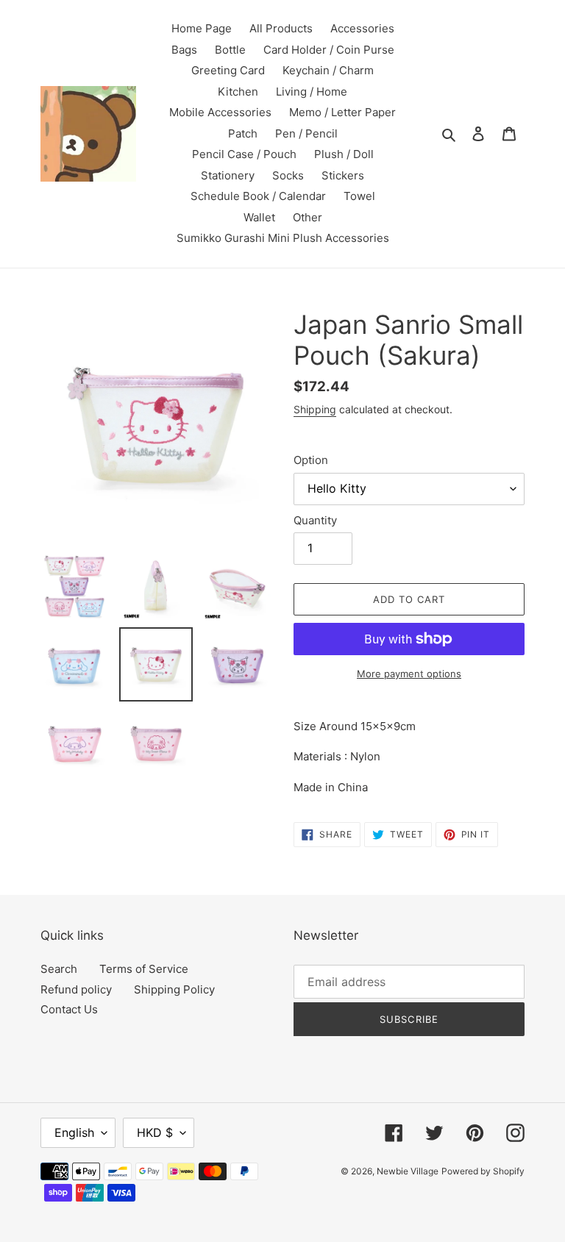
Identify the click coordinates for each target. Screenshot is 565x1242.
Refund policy (76, 989)
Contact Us (69, 1009)
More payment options (409, 673)
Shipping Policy (174, 989)
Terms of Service (143, 969)
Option (311, 460)
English (74, 1132)
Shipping (315, 409)
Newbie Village (407, 1171)
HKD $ (155, 1132)
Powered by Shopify (483, 1171)
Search (58, 969)
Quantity (315, 520)
